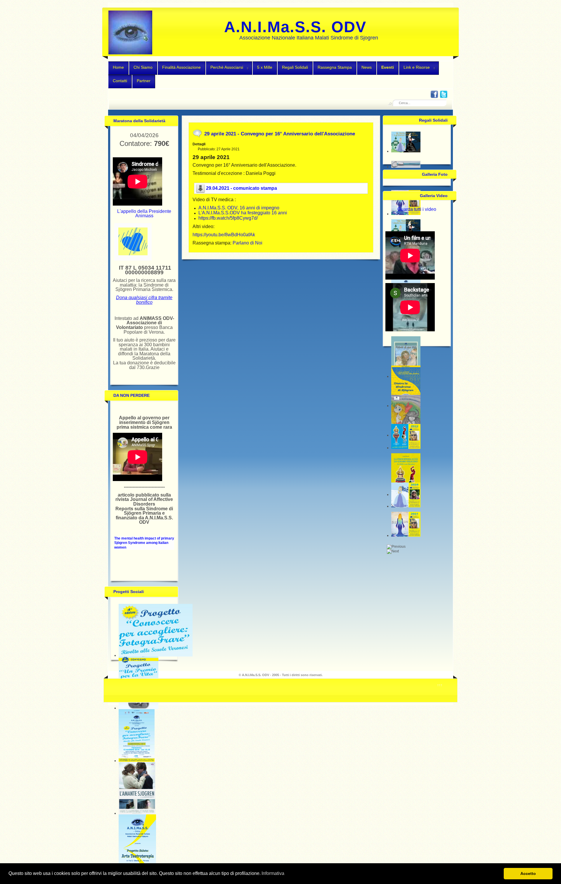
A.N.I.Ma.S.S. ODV (295, 26)
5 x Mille (264, 67)
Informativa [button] (273, 873)
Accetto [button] (528, 873)
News (366, 67)
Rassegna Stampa (335, 67)
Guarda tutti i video (416, 209)
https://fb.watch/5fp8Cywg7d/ (228, 218)
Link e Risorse (417, 67)
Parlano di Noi (247, 242)
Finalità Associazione (181, 67)
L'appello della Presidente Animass (144, 213)
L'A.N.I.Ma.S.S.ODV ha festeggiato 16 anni (242, 212)
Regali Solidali (295, 67)
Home (118, 67)
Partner (143, 80)
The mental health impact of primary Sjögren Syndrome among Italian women (144, 542)
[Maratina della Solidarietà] (133, 254)
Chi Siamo (143, 67)
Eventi (387, 67)
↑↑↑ (439, 685)
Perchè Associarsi (226, 67)
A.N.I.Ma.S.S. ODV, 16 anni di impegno (238, 207)
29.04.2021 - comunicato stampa (241, 188)
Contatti (120, 80)
